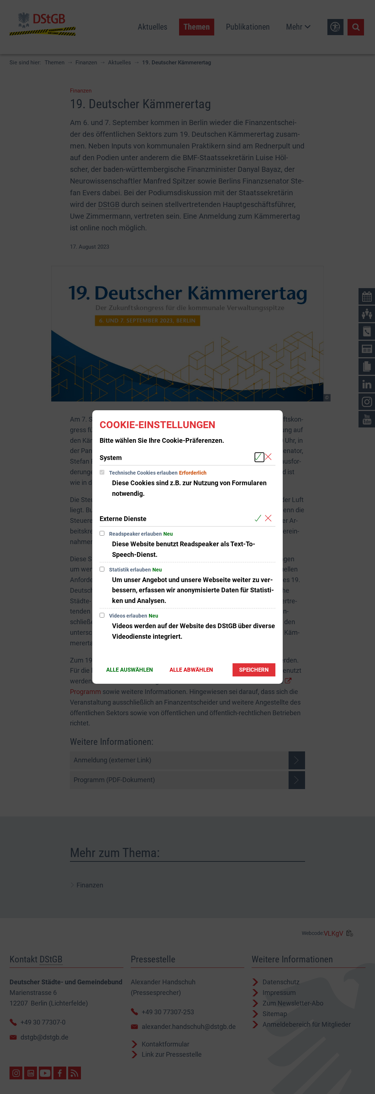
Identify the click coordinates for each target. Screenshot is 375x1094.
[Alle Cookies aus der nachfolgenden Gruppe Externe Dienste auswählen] (259, 518)
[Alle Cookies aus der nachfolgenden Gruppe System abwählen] (269, 457)
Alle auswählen (129, 670)
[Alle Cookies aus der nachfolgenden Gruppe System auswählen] (259, 457)
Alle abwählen (191, 670)
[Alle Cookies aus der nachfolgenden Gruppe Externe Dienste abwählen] (269, 518)
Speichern (254, 670)
